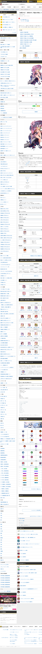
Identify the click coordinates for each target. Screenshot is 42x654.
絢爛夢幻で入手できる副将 (5, 67)
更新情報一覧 (3, 101)
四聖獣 (2, 551)
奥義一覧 (2, 560)
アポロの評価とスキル (6, 16)
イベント (34, 7)
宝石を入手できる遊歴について (5, 318)
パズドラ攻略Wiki (26, 634)
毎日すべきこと (3, 197)
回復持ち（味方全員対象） (5, 466)
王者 (1, 535)
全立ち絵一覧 (3, 391)
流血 (26, 164)
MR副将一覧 (2, 398)
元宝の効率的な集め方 (4, 262)
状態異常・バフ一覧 (4, 383)
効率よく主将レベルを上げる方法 (6, 177)
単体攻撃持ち (3, 448)
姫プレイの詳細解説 (4, 333)
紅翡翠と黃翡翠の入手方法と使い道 (6, 235)
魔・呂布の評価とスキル (7, 24)
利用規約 (11, 626)
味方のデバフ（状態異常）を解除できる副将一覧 (8, 441)
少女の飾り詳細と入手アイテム (5, 273)
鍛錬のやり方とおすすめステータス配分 (7, 322)
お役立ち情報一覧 (3, 161)
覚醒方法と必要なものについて (5, 320)
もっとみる (14, 32)
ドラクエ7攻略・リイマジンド (14, 632)
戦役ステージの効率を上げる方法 (6, 260)
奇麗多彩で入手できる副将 (5, 69)
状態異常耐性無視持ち (4, 455)
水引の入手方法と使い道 (4, 251)
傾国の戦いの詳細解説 (4, 336)
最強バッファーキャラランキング (6, 130)
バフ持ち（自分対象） (4, 468)
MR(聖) (32, 433)
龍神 (1, 533)
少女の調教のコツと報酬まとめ (8, 27)
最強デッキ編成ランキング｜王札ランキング (10, 22)
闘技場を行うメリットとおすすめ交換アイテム (8, 356)
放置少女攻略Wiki (12, 641)
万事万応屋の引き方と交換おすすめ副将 (7, 88)
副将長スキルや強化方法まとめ (5, 302)
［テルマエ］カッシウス (36, 336)
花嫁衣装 (23, 465)
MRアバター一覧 (3, 400)
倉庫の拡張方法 (3, 300)
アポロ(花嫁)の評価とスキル (24, 19)
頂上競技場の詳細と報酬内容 (5, 362)
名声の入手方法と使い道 (4, 219)
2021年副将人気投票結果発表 (5, 584)
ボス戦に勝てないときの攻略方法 (6, 190)
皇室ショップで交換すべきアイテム (6, 360)
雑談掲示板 (2, 106)
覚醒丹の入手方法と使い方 (5, 217)
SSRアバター (32, 442)
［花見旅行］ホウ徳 (22, 345)
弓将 (39, 285)
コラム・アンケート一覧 (4, 566)
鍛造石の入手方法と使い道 (5, 231)
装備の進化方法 (3, 351)
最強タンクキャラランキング (5, 132)
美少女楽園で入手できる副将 (5, 72)
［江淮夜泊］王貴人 (36, 354)
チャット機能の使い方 (4, 365)
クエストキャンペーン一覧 (5, 266)
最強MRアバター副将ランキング (6, 150)
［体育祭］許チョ (22, 310)
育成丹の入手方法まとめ (4, 228)
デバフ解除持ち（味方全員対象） (6, 486)
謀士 (36, 448)
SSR (23, 442)
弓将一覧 (2, 427)
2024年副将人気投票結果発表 (5, 577)
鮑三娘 (28, 163)
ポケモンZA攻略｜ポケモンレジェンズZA (16, 629)
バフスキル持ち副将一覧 (4, 434)
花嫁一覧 (28, 7)
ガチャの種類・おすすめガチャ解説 (6, 186)
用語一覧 (2, 568)
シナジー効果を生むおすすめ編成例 (6, 117)
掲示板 (13, 14)
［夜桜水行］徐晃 (29, 354)
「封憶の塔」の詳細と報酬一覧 (5, 307)
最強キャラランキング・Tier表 (8, 19)
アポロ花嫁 (9, 7)
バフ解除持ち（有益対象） (5, 488)
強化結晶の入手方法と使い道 (5, 213)
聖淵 (1, 524)
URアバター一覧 (3, 409)
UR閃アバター (32, 437)
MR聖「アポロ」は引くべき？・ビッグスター (10, 29)
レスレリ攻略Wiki (12, 643)
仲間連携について (3, 371)
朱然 (36, 318)
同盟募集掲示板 (3, 110)
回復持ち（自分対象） (4, 461)
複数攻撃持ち (3, 450)
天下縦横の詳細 (3, 338)
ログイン (40, 1)
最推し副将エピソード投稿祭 (5, 44)
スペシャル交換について (4, 202)
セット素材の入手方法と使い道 (5, 240)
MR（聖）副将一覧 (4, 396)
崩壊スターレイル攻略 (13, 634)
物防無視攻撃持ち (3, 457)
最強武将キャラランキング (5, 139)
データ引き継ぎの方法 (4, 369)
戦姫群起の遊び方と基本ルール (5, 295)
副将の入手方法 (3, 170)
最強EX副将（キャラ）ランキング (6, 144)
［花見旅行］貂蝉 (29, 345)
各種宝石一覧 (3, 315)
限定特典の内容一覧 (4, 269)
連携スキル (31, 465)
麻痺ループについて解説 (4, 255)
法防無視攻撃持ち (3, 459)
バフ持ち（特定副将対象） (5, 470)
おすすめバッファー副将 (4, 444)
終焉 (1, 539)
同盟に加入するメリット (4, 184)
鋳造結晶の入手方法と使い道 (5, 224)
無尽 (1, 542)
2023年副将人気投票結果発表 (5, 580)
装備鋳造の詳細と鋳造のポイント (6, 324)
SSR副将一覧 (3, 412)
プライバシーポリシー (17, 626)
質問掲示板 (2, 108)
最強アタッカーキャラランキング (6, 126)
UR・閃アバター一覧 (4, 405)
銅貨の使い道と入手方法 (4, 208)
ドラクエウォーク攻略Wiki (14, 635)
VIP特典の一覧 (3, 284)
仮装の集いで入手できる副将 (5, 74)
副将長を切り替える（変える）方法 (6, 349)
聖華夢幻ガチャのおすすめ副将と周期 (7, 65)
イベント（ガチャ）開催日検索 (5, 591)
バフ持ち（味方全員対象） (5, 473)
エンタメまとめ (3, 571)
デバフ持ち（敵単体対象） (5, 475)
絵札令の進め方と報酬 (4, 97)
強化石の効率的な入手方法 (5, 210)
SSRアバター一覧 (3, 414)
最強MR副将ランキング (4, 148)
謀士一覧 (2, 425)
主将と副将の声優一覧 (4, 389)
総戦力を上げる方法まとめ (5, 181)
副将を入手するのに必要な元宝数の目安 (7, 175)
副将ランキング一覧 (4, 121)
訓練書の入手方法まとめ (4, 215)
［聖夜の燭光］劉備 (36, 327)
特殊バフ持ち (3, 497)
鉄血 (1, 553)
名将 (1, 544)
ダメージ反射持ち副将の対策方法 (6, 257)
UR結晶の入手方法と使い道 (5, 242)
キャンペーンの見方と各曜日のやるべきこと (8, 188)
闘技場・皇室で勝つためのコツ (5, 354)
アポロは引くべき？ (4, 56)
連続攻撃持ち (3, 452)
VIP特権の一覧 (3, 282)
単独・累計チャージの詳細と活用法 (6, 277)
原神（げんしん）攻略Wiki (14, 637)
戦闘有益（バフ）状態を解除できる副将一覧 (8, 438)
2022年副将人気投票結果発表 (5, 582)
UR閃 (23, 437)
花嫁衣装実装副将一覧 (4, 502)
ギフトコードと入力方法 (4, 564)
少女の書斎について (4, 280)
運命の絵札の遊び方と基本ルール (6, 92)
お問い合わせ (31, 626)
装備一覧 (2, 508)
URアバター (27, 178)
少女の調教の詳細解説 (4, 342)
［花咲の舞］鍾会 (22, 318)
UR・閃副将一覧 (3, 403)
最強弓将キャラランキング (5, 137)
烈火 (1, 555)
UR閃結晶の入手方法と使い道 (5, 244)
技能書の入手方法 (3, 233)
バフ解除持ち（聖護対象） (5, 490)
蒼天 (1, 546)
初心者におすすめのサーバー (5, 168)
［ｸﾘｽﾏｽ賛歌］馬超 (36, 57)
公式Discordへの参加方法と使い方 (6, 378)
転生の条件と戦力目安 (4, 345)
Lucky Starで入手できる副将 (5, 76)
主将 (1, 513)
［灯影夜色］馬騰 (29, 327)
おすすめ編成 (27, 20)
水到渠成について (3, 275)
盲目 (29, 161)
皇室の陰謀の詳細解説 (4, 358)
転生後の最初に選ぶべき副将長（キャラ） (7, 347)
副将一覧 (23, 7)
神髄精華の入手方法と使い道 (5, 248)
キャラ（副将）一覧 (4, 387)
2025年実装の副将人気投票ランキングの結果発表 (8, 47)
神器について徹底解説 (4, 327)
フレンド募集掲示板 (4, 112)
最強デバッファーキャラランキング (6, 128)
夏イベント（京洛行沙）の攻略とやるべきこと (8, 80)
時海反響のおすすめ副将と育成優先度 (7, 376)
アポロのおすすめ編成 (4, 54)
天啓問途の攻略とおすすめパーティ (6, 83)
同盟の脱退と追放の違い (4, 311)
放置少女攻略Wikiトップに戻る (6, 37)
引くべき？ (22, 20)
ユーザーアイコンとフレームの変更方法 (7, 367)
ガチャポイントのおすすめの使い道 (6, 271)
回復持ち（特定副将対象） (5, 464)
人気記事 (4, 14)
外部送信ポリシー (25, 626)
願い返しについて (3, 204)
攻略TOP (2, 7)
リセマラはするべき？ (4, 166)
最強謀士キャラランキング (5, 135)
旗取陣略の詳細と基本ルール (5, 340)
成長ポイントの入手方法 (4, 226)
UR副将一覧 (2, 407)
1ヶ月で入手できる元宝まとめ (5, 264)
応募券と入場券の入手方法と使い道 (6, 237)
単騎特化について (3, 199)
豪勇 (1, 548)
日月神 (2, 531)
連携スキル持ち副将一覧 (4, 504)
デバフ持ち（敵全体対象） (5, 479)
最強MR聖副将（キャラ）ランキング (6, 146)
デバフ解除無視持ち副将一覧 (5, 495)
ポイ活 (25, 1)
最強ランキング (16, 7)
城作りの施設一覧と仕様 (4, 298)
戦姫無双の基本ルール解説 (5, 293)
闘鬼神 (2, 537)
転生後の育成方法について (5, 193)
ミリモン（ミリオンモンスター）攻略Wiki (30, 643)
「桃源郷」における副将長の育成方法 (7, 304)
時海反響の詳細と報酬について (5, 374)
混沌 (1, 528)
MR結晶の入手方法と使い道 (5, 246)
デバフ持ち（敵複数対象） (5, 477)
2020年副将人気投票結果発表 (5, 586)
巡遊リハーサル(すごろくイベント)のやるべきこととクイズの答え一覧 (8, 86)
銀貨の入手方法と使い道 (4, 222)
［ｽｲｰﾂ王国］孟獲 (29, 310)
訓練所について (3, 331)
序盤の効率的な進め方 (4, 164)
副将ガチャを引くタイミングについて (7, 172)
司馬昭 (24, 288)
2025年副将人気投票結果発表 (5, 575)
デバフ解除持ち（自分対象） (5, 482)
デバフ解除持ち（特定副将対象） (6, 484)
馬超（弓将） (25, 57)
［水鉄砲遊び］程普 (36, 310)
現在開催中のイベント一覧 (5, 60)
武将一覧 (2, 423)
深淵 (1, 526)
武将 (39, 292)
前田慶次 (24, 295)
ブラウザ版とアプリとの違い (5, 289)
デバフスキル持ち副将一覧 (5, 436)
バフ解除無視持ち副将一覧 (5, 493)
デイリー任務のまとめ (4, 179)
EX (23, 433)
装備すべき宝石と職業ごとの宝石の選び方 (7, 313)
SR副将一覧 (2, 416)
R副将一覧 (2, 418)
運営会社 (36, 626)
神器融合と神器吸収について (5, 329)
